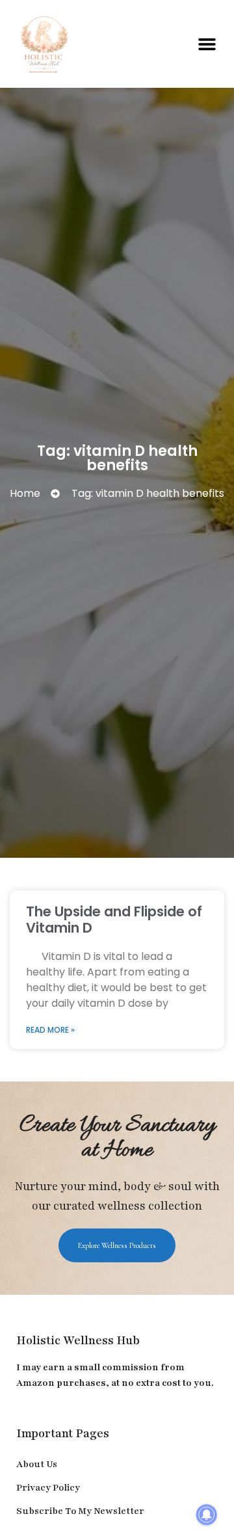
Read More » (50, 1029)
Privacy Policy (48, 1487)
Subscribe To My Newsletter (80, 1511)
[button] (207, 44)
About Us (36, 1464)
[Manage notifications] (206, 1514)
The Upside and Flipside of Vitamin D (114, 919)
